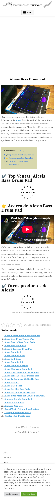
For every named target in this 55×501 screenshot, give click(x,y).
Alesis (18, 120)
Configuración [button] (12, 494)
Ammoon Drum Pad (14, 402)
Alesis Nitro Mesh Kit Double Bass (21, 372)
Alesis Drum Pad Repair (16, 365)
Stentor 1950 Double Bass (17, 416)
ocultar (20, 151)
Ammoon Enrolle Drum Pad (18, 399)
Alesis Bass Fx (11, 382)
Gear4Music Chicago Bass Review (21, 409)
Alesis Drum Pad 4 (13, 362)
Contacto (7, 457)
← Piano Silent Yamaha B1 (27, 432)
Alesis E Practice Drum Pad (18, 349)
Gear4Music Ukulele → (27, 427)
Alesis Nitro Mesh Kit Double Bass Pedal (24, 396)
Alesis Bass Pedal (13, 386)
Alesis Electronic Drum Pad (18, 369)
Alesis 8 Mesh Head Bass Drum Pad (22, 335)
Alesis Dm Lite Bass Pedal (17, 389)
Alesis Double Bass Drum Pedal (19, 342)
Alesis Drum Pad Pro (14, 355)
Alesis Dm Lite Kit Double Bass (19, 392)
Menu (29, 12)
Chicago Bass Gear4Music (17, 412)
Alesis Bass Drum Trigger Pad (19, 339)
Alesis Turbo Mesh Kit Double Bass (21, 379)
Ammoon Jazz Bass (13, 406)
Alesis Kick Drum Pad (15, 345)
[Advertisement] (27, 45)
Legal (5, 452)
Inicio (5, 462)
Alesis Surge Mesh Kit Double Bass (21, 376)
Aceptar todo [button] (29, 494)
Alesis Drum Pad (12, 352)
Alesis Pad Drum (12, 359)
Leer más (9, 488)
